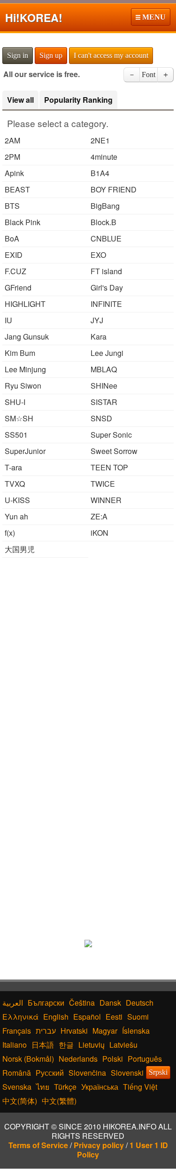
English (56, 1016)
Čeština (82, 1002)
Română (16, 1072)
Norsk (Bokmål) (28, 1058)
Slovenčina (87, 1072)
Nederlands (78, 1058)
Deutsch (139, 1002)
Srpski (158, 1072)
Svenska (16, 1086)
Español (87, 1016)
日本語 (42, 1044)
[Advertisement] (88, 654)
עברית (46, 1030)
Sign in (17, 55)
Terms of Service (38, 1145)
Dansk (110, 1002)
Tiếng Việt (140, 1086)
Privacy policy (99, 1145)
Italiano (14, 1044)
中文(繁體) (59, 1100)
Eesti (114, 1016)
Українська (99, 1086)
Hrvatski (74, 1030)
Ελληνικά (20, 1016)
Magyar (104, 1030)
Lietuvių (91, 1044)
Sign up (50, 55)
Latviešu (123, 1044)
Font (148, 74)
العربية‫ (12, 1002)
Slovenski (127, 1072)
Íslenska (136, 1030)
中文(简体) (19, 1100)
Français (16, 1030)
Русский (50, 1072)
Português (145, 1058)
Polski (112, 1058)
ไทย (42, 1086)
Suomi (138, 1016)
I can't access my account (111, 55)
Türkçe (65, 1086)
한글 (66, 1044)
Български (46, 1002)
